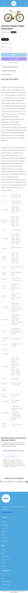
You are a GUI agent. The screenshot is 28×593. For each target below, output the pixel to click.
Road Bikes (3, 521)
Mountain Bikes (4, 525)
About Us (3, 550)
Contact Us (4, 575)
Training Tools (4, 538)
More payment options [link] (14, 62)
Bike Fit (3, 553)
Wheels (3, 534)
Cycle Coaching (5, 556)
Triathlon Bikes (4, 528)
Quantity (3, 46)
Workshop (3, 566)
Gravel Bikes (4, 531)
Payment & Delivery (5, 581)
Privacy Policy (4, 588)
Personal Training (5, 559)
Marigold (6, 40)
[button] (3, 3)
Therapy (3, 563)
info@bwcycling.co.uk (7, 512)
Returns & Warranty (5, 584)
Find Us (3, 578)
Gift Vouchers (4, 541)
